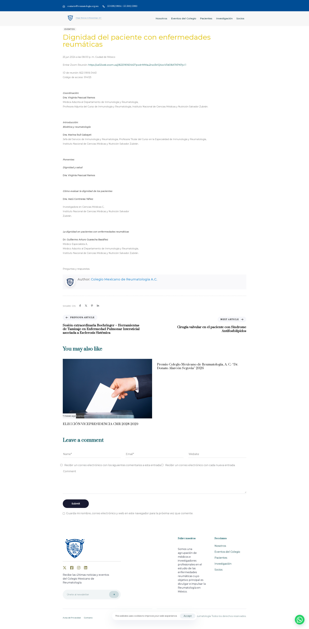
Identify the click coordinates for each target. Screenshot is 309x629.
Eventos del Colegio (183, 18)
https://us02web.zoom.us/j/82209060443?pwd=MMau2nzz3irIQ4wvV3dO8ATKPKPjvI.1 (137, 64)
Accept (188, 616)
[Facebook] (80, 305)
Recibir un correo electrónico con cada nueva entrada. (200, 465)
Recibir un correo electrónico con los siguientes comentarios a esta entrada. (112, 465)
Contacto (88, 617)
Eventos (70, 29)
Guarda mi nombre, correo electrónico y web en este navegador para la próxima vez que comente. (129, 513)
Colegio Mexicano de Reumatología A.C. (124, 279)
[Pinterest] (92, 305)
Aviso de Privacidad (72, 617)
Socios (240, 18)
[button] (299, 619)
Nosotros (161, 18)
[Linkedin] (98, 305)
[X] (86, 305)
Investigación (224, 18)
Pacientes (206, 18)
